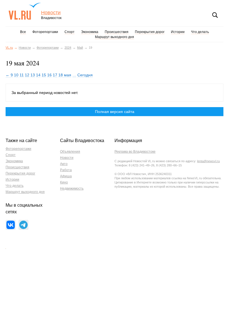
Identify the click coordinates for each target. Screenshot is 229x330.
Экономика (89, 32)
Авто (64, 164)
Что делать (200, 32)
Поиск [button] (215, 15)
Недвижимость (72, 188)
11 (22, 75)
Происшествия (116, 32)
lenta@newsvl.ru (208, 161)
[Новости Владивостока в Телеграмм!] (23, 225)
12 (27, 75)
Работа (66, 170)
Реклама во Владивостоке (135, 152)
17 (55, 75)
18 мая (64, 75)
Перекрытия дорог (149, 32)
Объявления (70, 152)
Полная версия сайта (114, 111)
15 (44, 75)
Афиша (66, 176)
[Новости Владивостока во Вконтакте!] (11, 225)
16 (49, 75)
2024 (68, 47)
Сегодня (85, 75)
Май (80, 47)
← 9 (9, 75)
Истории (178, 32)
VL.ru (24, 11)
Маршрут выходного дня (114, 37)
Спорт (70, 32)
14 (38, 75)
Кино (64, 182)
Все (23, 32)
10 (16, 75)
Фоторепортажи (45, 32)
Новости (51, 13)
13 (32, 75)
